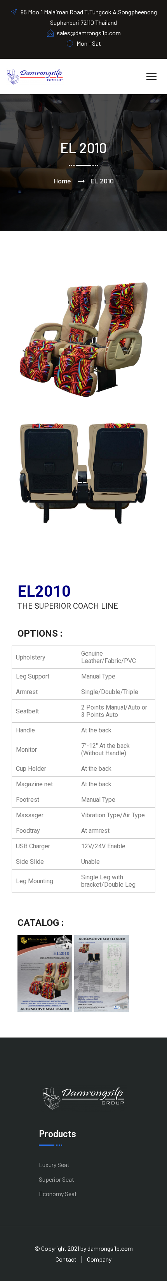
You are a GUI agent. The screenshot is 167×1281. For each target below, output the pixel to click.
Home (62, 180)
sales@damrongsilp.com (89, 32)
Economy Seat (58, 1193)
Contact (66, 1259)
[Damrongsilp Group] (35, 75)
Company (99, 1259)
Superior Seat (56, 1179)
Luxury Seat (54, 1164)
